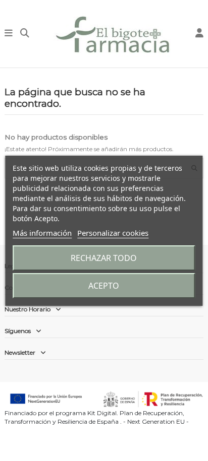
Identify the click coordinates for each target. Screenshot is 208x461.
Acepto (103, 285)
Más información (42, 233)
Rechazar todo (104, 258)
